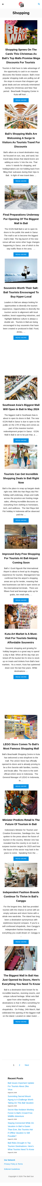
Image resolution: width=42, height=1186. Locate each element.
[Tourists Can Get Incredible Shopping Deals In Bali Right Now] (21, 458)
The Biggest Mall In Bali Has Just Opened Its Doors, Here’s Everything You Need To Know (21, 980)
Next (27, 1065)
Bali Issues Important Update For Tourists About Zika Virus (21, 1086)
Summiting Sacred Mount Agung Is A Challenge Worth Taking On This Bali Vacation (21, 1099)
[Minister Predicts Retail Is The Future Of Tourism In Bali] (21, 804)
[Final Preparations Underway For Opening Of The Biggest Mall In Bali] (21, 198)
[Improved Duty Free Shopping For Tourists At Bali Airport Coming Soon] (21, 538)
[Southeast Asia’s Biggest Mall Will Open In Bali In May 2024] (21, 389)
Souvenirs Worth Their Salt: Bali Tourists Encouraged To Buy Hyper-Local (21, 292)
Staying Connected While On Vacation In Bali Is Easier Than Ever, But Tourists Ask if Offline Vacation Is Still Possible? (21, 1129)
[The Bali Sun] (21, 4)
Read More (22, 100)
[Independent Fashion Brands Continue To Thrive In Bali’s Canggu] (21, 876)
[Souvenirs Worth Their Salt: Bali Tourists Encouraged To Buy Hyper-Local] (21, 272)
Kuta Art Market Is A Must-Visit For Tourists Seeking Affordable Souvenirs (21, 638)
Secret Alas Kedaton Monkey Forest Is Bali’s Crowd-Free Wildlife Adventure (21, 1113)
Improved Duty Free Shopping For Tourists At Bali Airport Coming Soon (21, 558)
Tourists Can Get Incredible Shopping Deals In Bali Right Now (21, 478)
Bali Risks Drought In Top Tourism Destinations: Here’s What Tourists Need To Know (21, 1146)
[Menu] (3, 4)
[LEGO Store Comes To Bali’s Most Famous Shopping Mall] (21, 728)
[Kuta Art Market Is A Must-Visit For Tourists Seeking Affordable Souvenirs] (21, 617)
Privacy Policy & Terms (13, 1164)
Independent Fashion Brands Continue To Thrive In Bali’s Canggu (21, 896)
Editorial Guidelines (12, 1169)
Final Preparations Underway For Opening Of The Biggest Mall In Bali (21, 219)
